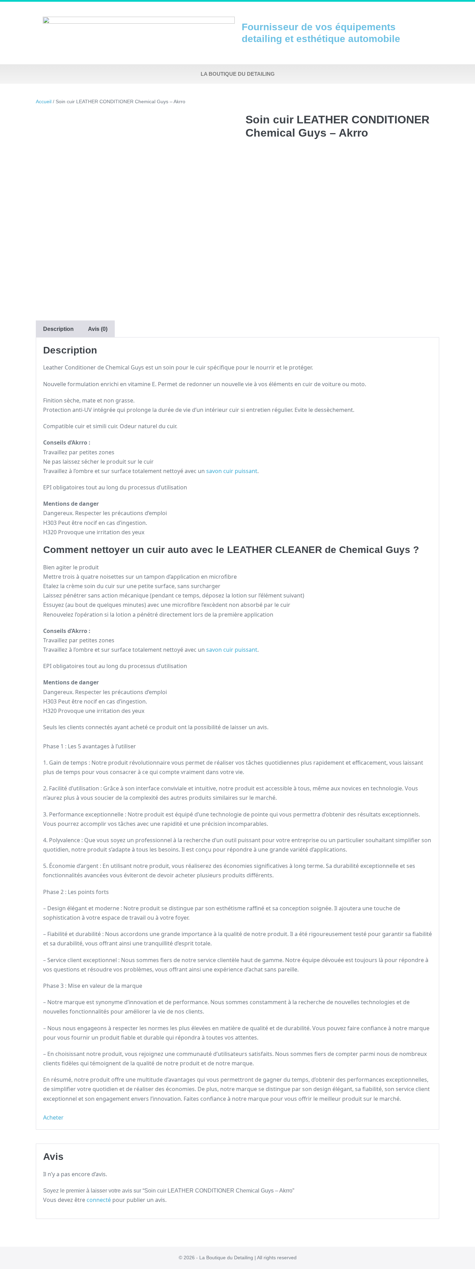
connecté (99, 1200)
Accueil (43, 101)
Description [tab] (58, 329)
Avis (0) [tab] (97, 329)
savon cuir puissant (231, 471)
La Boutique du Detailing (238, 74)
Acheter (53, 1117)
